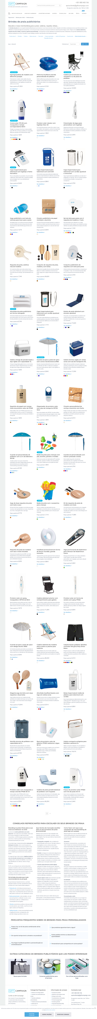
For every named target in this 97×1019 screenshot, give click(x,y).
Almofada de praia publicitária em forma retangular (20, 312)
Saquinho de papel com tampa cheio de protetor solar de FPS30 (21, 407)
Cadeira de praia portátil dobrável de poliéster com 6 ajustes (48, 790)
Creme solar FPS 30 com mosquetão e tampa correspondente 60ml (18, 125)
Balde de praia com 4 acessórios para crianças (48, 504)
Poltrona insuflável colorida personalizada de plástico (46, 75)
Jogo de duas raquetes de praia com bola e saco (21, 504)
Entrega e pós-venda (56, 996)
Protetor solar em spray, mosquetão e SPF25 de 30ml (20, 599)
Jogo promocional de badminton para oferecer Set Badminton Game (75, 551)
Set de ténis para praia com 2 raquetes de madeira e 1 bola (74, 219)
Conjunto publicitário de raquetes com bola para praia (74, 265)
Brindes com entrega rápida (38, 992)
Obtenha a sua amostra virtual (58, 994)
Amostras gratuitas (56, 1001)
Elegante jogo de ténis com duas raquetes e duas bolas (21, 694)
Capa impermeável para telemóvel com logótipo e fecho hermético (21, 171)
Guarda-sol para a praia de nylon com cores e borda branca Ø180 (48, 360)
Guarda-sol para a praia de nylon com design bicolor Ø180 (21, 645)
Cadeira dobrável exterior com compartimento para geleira (47, 599)
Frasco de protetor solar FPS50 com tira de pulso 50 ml (74, 790)
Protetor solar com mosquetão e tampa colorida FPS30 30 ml (21, 790)
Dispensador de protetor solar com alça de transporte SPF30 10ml (47, 408)
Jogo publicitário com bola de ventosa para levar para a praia (20, 219)
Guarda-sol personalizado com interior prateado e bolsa (74, 455)
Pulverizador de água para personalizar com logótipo (73, 124)
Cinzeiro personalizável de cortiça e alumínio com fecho (74, 407)
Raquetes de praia (48, 38)
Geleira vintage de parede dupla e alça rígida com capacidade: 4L (21, 360)
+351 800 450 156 (82, 3)
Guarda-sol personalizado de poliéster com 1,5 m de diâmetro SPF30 (21, 456)
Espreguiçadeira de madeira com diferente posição (21, 75)
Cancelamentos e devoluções (58, 998)
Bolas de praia (33, 36)
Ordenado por (65, 44)
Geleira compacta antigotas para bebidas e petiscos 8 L (75, 742)
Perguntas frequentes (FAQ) (58, 1003)
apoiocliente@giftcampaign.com (77, 5)
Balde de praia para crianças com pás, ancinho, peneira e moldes (48, 455)
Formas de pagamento (57, 999)
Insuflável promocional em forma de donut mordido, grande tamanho (48, 551)
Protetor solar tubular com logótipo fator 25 (46, 124)
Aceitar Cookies (31, 1014)
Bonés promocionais (14, 896)
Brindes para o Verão (20, 17)
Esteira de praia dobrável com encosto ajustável (74, 312)
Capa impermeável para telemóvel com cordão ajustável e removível (75, 171)
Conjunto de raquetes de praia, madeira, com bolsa (47, 265)
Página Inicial (11, 17)
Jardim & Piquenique (60, 36)
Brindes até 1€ (35, 1003)
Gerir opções (47, 1014)
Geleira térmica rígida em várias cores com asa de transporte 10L (75, 360)
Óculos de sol (12, 36)
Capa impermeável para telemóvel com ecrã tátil (45, 170)
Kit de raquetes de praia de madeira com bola (73, 504)
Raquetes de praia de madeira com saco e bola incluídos (20, 550)
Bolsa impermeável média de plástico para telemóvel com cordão (74, 694)
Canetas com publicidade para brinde (38, 995)
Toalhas (26, 36)
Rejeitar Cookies (63, 1014)
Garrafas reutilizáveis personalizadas (35, 998)
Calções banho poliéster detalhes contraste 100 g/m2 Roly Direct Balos (75, 646)
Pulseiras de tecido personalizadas (39, 1001)
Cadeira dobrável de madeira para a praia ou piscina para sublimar (47, 646)
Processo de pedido (56, 992)
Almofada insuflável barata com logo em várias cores (48, 694)
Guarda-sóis (70, 36)
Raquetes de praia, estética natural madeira (19, 265)
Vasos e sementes (49, 36)
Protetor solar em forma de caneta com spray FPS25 (73, 599)
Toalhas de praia (13, 910)
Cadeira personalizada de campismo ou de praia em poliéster (73, 76)
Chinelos (20, 36)
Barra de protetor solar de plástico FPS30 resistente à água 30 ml (48, 743)
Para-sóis (40, 36)
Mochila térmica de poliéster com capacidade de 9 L (21, 742)
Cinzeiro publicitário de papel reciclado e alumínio (47, 219)
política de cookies (50, 1010)
